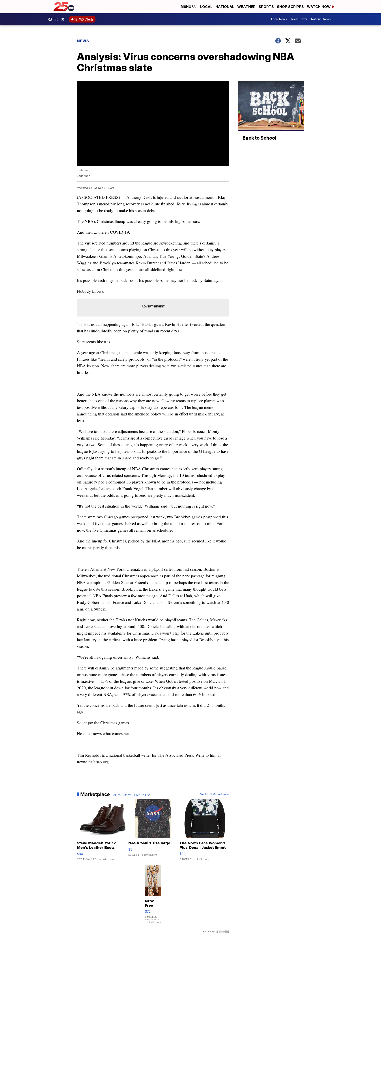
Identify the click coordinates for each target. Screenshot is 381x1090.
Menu (186, 6)
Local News (279, 19)
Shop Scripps (290, 6)
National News (321, 19)
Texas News (299, 19)
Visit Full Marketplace (214, 794)
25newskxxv (57, 19)
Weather (246, 6)
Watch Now (319, 6)
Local (206, 6)
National (224, 6)
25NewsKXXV (51, 19)
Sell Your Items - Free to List (131, 795)
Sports (266, 6)
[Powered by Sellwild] (222, 931)
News (83, 41)
